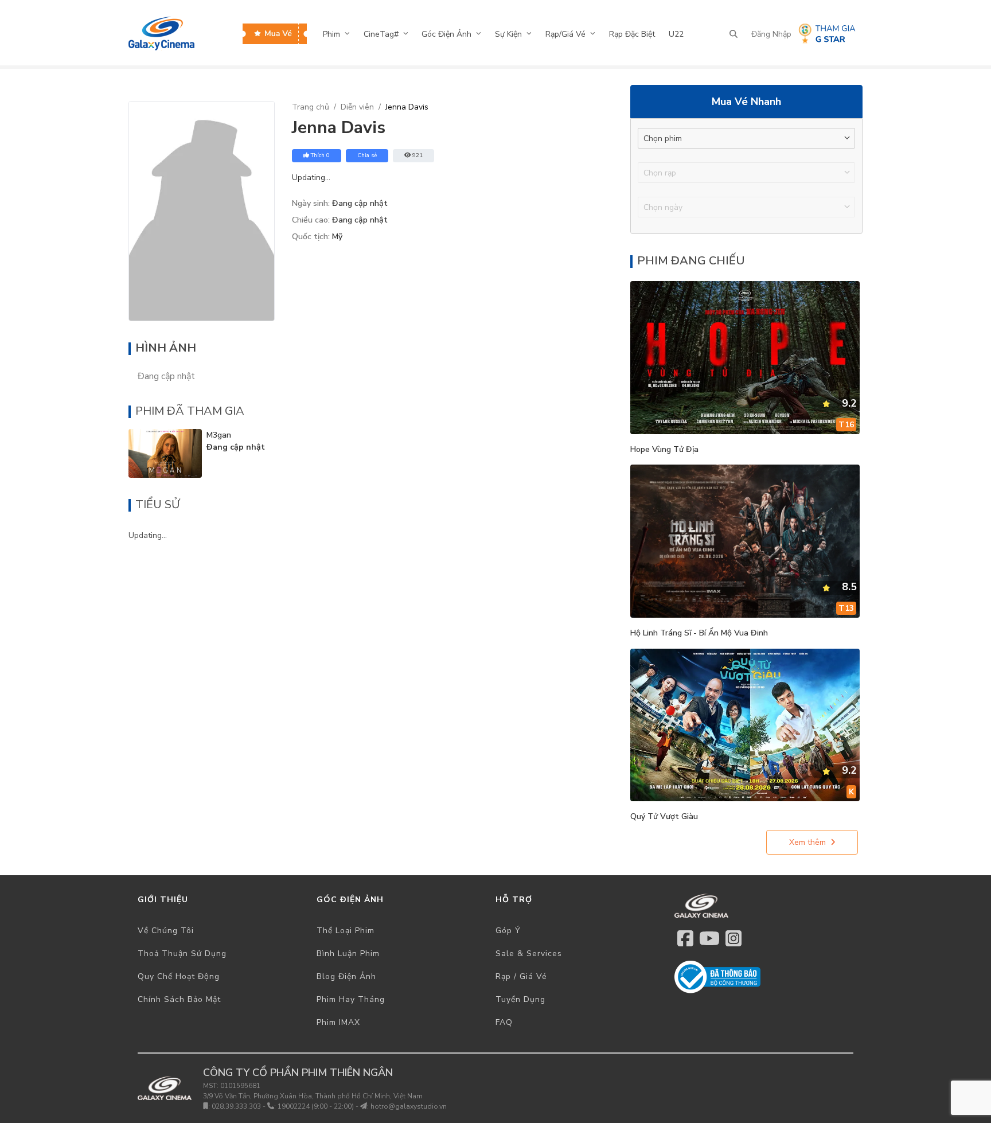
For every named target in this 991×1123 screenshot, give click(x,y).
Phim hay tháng (351, 999)
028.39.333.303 (236, 1106)
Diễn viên (357, 107)
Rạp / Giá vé (521, 976)
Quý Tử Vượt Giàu (664, 816)
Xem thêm (807, 842)
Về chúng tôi (166, 930)
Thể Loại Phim (345, 930)
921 (417, 155)
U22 (676, 34)
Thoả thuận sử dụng (182, 953)
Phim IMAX (338, 1022)
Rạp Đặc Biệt (632, 34)
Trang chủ (310, 107)
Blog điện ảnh (346, 976)
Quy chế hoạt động (179, 976)
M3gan (218, 435)
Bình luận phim (348, 953)
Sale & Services (529, 953)
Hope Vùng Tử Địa (664, 449)
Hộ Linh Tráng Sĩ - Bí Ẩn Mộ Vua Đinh (699, 632)
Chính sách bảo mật (179, 999)
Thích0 (320, 155)
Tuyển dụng (520, 999)
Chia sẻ (367, 155)
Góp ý (508, 930)
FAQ (504, 1022)
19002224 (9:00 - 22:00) (316, 1106)
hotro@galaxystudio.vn (408, 1106)
